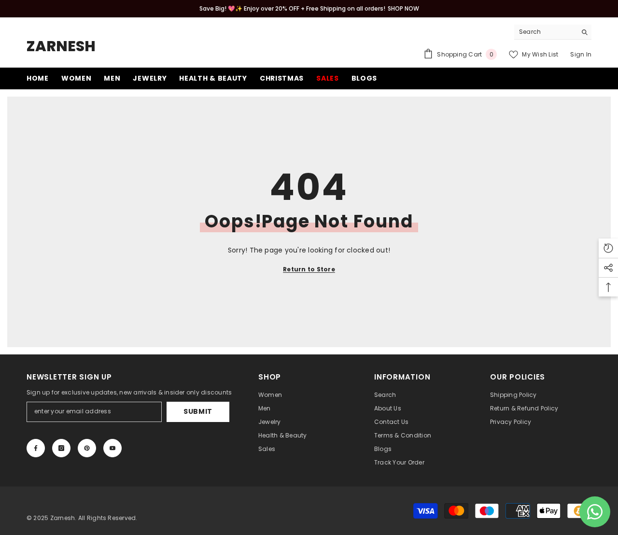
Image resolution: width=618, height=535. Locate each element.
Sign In (580, 54)
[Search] (552, 32)
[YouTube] (112, 448)
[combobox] (545, 32)
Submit (197, 411)
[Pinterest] (87, 448)
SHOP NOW (403, 8)
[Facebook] (36, 448)
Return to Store (309, 269)
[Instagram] (61, 448)
